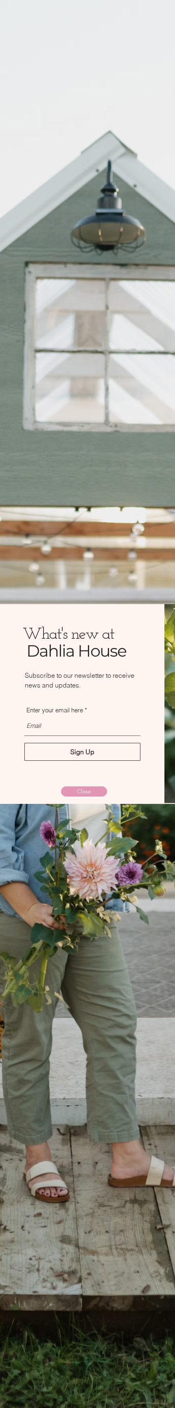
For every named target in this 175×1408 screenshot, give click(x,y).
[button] (84, 791)
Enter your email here (54, 710)
